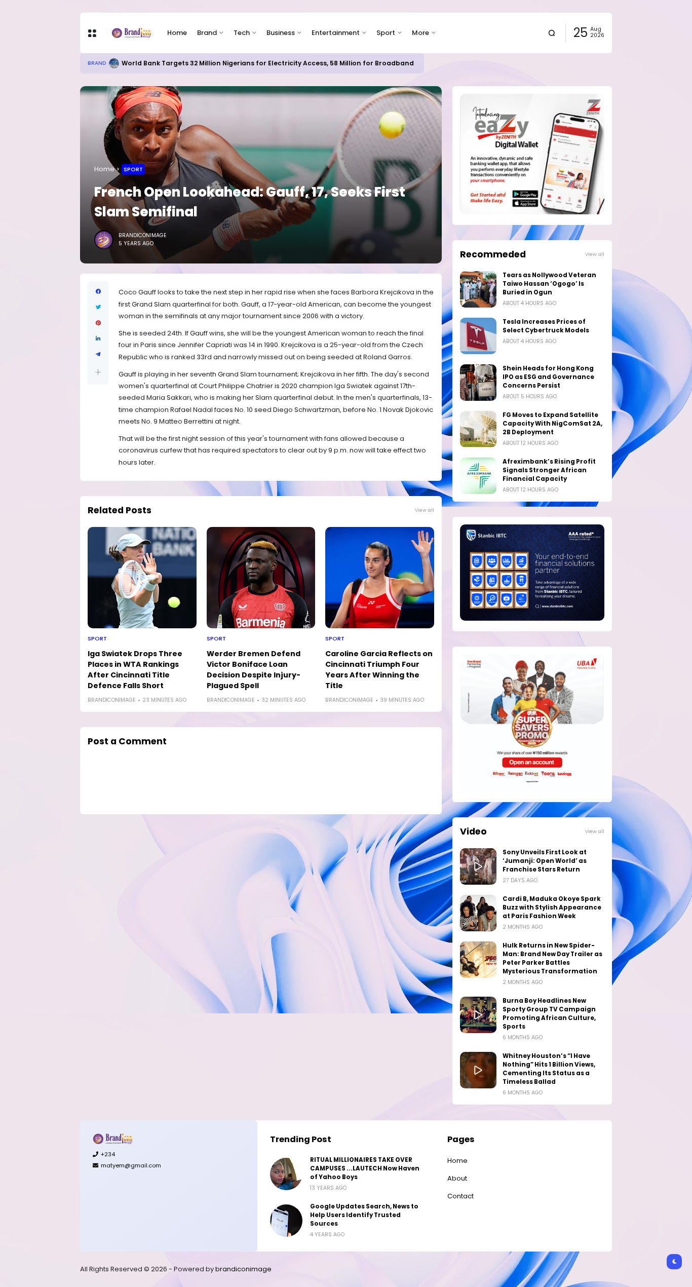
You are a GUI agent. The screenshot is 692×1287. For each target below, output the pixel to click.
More (420, 32)
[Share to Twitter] (98, 307)
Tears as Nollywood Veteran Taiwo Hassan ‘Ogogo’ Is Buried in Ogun (549, 283)
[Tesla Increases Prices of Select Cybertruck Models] (478, 336)
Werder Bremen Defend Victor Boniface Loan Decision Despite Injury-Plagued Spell (253, 670)
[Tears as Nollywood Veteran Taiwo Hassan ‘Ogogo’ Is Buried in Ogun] (478, 289)
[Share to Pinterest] (98, 323)
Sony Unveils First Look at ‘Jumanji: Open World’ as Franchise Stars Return (545, 861)
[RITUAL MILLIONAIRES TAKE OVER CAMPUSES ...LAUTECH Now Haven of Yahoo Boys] (286, 1174)
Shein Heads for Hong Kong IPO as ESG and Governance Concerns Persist (548, 377)
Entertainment (336, 32)
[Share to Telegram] (98, 354)
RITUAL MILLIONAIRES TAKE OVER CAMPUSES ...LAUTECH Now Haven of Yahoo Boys (364, 1168)
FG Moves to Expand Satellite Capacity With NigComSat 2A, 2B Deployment (552, 423)
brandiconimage (243, 1269)
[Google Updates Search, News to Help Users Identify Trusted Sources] (286, 1220)
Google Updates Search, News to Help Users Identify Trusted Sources (364, 1215)
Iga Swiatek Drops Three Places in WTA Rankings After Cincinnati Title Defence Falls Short (135, 670)
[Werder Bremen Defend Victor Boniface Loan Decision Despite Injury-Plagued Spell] (261, 577)
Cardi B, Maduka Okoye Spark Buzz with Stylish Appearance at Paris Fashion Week (552, 907)
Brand (207, 32)
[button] (98, 372)
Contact (460, 1196)
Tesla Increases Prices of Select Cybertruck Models (546, 326)
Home (177, 32)
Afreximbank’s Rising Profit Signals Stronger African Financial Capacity (549, 470)
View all (424, 510)
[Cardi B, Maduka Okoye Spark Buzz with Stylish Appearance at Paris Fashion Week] (478, 913)
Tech (242, 32)
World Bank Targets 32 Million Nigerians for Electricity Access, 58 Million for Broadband (268, 63)
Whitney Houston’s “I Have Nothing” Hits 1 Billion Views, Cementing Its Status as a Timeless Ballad (549, 1069)
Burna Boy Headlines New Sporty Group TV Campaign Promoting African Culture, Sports (549, 1014)
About (457, 1178)
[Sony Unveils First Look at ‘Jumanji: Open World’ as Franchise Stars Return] (478, 866)
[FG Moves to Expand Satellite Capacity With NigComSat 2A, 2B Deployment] (478, 429)
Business (280, 32)
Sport (385, 32)
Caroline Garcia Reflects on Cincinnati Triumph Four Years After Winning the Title (379, 670)
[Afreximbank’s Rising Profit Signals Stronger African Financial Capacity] (478, 476)
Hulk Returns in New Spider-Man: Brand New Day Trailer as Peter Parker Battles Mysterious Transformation (552, 958)
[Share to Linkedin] (98, 339)
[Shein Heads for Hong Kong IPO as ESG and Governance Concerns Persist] (478, 382)
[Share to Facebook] (98, 291)
